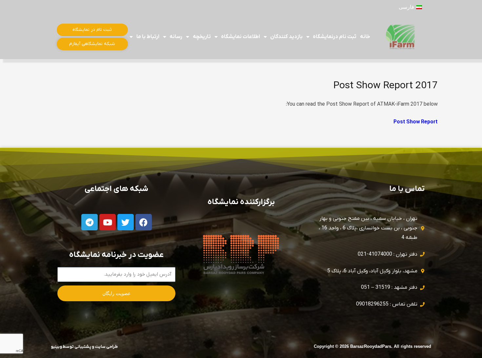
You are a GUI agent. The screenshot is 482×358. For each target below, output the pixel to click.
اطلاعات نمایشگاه (240, 36)
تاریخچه (202, 36)
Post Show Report (415, 122)
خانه (365, 36)
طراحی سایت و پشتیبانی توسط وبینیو (84, 346)
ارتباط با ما (147, 36)
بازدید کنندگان (286, 36)
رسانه (176, 36)
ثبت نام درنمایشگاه (334, 36)
